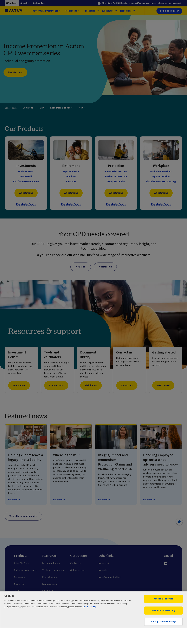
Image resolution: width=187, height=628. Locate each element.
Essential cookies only (163, 610)
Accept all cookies (163, 598)
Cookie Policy (89, 606)
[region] (93, 609)
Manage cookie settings (163, 621)
